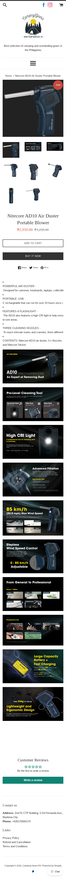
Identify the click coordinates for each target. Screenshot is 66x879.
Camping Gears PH (32, 866)
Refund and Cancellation (17, 842)
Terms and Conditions (15, 846)
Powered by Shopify (51, 866)
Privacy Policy (11, 837)
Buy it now (33, 256)
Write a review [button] (33, 780)
